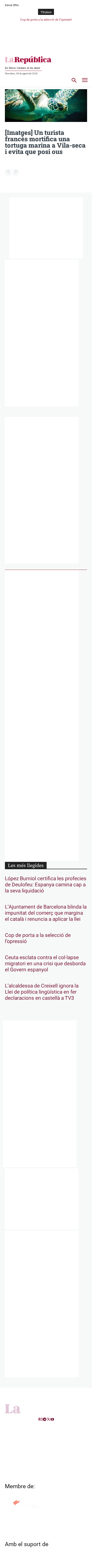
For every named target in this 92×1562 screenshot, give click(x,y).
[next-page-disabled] (16, 172)
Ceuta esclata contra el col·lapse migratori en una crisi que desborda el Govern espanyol (45, 964)
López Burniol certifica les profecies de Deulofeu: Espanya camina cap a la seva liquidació (45, 885)
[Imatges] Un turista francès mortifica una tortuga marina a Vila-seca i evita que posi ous (45, 142)
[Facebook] (39, 1419)
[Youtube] (52, 1419)
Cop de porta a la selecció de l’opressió (46, 20)
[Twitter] (48, 1419)
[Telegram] (44, 1419)
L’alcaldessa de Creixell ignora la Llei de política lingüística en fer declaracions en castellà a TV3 (42, 992)
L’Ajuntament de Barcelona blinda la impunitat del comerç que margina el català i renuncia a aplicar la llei (46, 913)
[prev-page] (8, 172)
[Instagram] (41, 1419)
